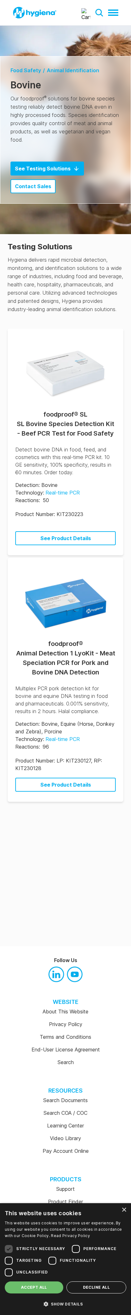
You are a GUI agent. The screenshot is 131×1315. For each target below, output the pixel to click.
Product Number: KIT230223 (49, 514)
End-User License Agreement (65, 1049)
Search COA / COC (65, 1113)
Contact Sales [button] (33, 186)
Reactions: (27, 500)
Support (65, 1189)
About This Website (65, 1011)
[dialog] (65, 1259)
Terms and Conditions (65, 1037)
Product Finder (65, 1201)
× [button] (123, 1210)
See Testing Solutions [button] (43, 168)
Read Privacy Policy (70, 1235)
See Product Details (65, 538)
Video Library (65, 1138)
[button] (99, 12)
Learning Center (65, 1125)
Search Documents (65, 1100)
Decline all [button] (96, 1287)
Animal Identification (73, 70)
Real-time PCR (62, 492)
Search (66, 1062)
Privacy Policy (65, 1024)
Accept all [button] (34, 1287)
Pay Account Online (66, 1151)
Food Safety (25, 70)
